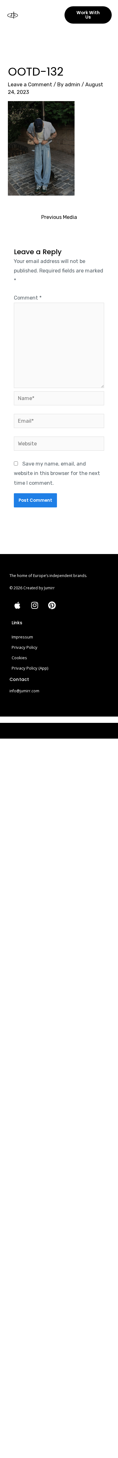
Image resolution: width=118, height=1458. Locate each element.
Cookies (19, 657)
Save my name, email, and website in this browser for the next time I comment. (57, 473)
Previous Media (59, 217)
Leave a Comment (30, 85)
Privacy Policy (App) (30, 668)
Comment (28, 298)
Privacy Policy (24, 647)
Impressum (22, 637)
